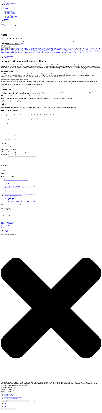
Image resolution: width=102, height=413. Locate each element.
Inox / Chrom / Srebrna (12, 16)
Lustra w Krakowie (8, 11)
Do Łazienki (31, 48)
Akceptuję (3, 401)
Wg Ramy (6, 25)
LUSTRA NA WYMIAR (7, 224)
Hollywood (53, 48)
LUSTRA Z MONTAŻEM (7, 222)
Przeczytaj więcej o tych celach (11, 398)
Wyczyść (22, 43)
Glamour (48, 48)
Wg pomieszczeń (61, 48)
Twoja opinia (4, 165)
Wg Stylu (73, 48)
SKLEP (5, 20)
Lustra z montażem (11, 13)
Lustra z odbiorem (11, 12)
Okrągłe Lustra (68, 49)
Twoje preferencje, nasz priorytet (8, 408)
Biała (22, 48)
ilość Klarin (3, 45)
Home (2, 25)
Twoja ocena (4, 154)
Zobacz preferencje (16, 401)
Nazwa (3, 168)
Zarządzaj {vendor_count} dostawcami (13, 397)
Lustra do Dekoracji (5, 49)
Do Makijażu (92, 48)
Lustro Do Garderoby (40, 49)
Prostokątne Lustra (76, 49)
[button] (51, 308)
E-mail (3, 170)
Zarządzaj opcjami (8, 394)
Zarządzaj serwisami (8, 395)
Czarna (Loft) (10, 17)
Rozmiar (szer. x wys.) (6, 43)
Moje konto (6, 4)
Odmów (8, 401)
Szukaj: (2, 204)
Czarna (12, 25)
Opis (5, 54)
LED (15, 135)
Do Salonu (36, 48)
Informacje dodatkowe (9, 56)
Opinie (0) (6, 57)
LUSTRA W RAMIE (6, 225)
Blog (5, 1)
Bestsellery (6, 19)
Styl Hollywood (85, 49)
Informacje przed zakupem (10, 3)
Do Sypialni (43, 48)
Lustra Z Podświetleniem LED (27, 49)
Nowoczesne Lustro (59, 49)
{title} (5, 403)
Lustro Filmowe (50, 49)
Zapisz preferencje (26, 401)
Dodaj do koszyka (5, 46)
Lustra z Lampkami (15, 49)
